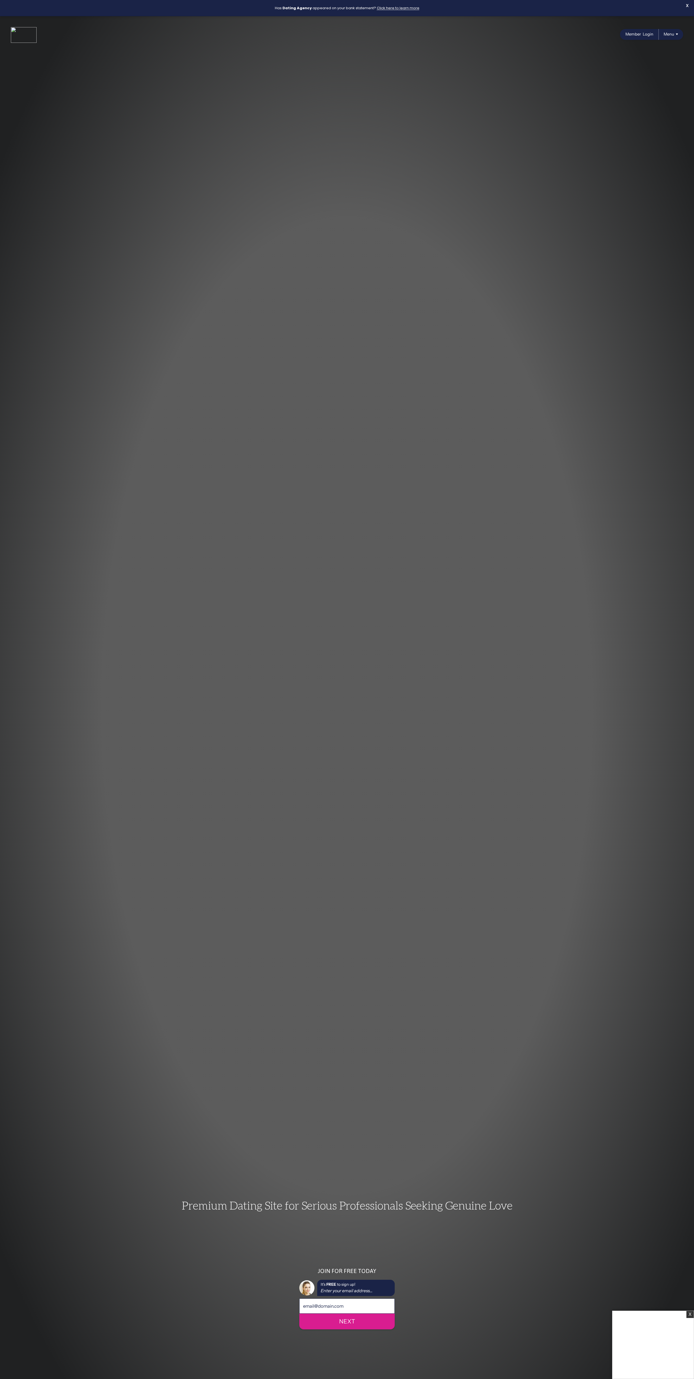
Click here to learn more (398, 8)
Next (347, 1321)
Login (639, 34)
